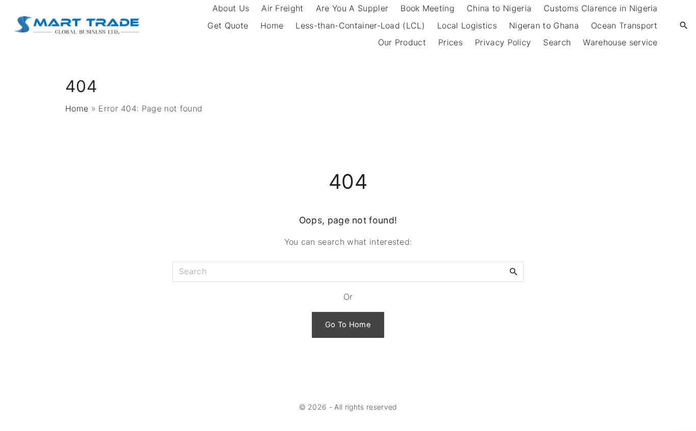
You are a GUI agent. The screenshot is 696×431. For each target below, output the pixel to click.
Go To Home (348, 324)
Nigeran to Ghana (544, 25)
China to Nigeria (499, 8)
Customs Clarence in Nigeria (601, 8)
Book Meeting (427, 8)
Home (271, 25)
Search (557, 42)
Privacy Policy (503, 42)
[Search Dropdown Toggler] (684, 25)
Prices (450, 42)
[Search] (513, 271)
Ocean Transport (624, 25)
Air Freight (282, 8)
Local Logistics (467, 25)
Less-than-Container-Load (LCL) (360, 25)
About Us (231, 8)
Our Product (402, 42)
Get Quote (227, 25)
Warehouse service (620, 42)
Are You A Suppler (352, 8)
